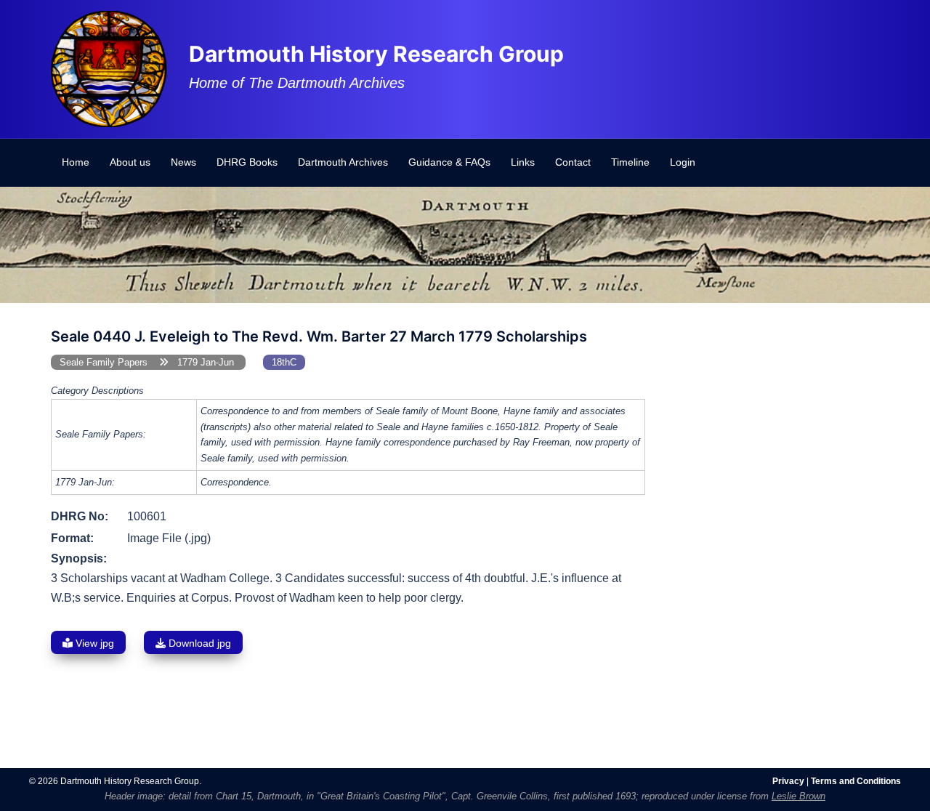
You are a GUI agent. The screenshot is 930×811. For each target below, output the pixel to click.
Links (523, 162)
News (183, 162)
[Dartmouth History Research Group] (109, 68)
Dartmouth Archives (343, 162)
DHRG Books (247, 162)
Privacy (788, 781)
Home (75, 162)
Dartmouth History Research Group (376, 54)
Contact (573, 162)
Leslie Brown (798, 796)
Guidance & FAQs (449, 162)
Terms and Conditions (856, 781)
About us (130, 162)
